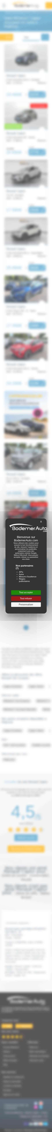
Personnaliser (26, 604)
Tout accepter (26, 592)
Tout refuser (26, 598)
